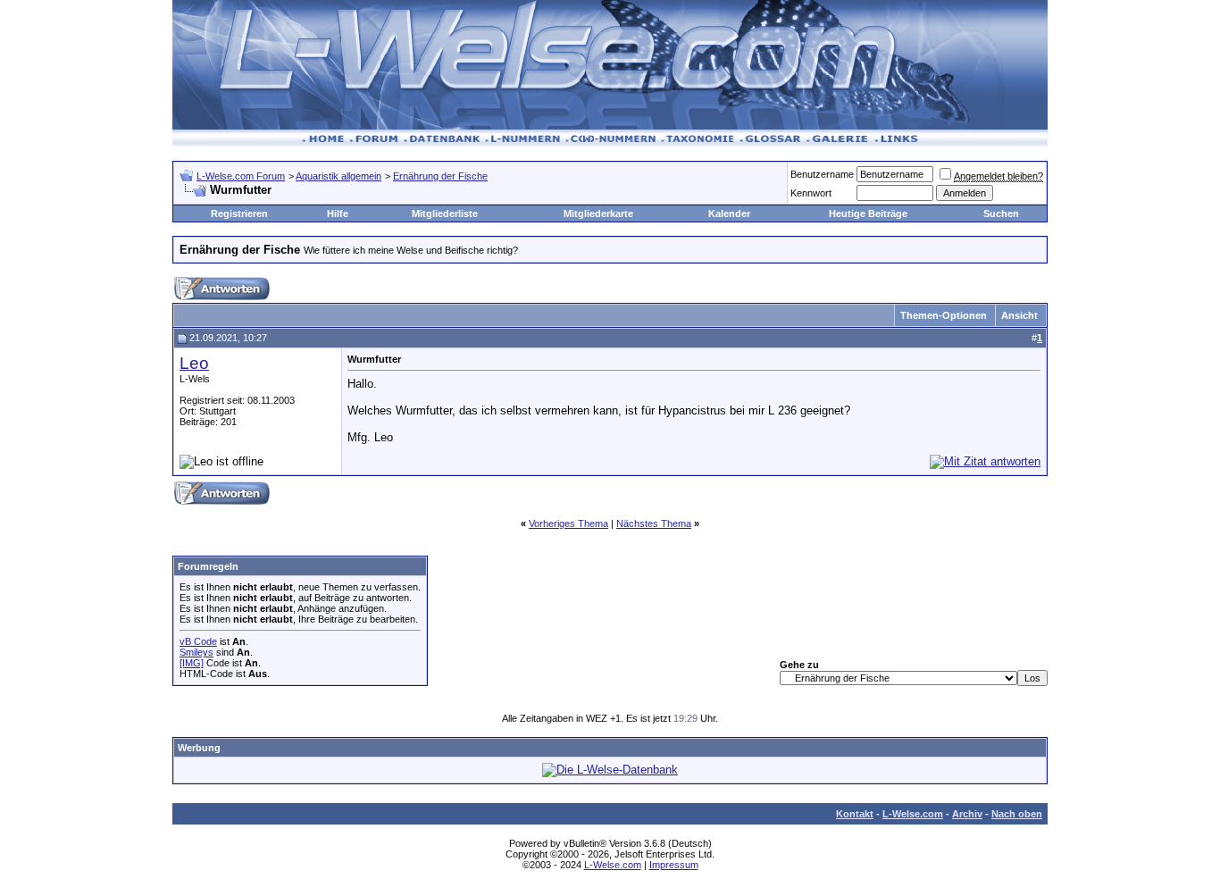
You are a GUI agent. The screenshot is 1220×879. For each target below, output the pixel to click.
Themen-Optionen (943, 315)
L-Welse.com (912, 813)
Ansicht (1019, 315)
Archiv (967, 813)
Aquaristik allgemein (338, 176)
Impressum (673, 864)
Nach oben (1016, 813)
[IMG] (192, 662)
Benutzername (822, 174)
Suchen (1001, 213)
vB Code (198, 641)
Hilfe (337, 213)
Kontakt (854, 813)
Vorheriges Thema (568, 523)
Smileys (196, 652)
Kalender (729, 213)
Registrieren (239, 213)
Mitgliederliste (445, 213)
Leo (194, 363)
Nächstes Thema (653, 523)
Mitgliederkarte (598, 213)
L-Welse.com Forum (240, 176)
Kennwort (810, 193)
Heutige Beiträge (868, 213)
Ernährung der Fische (440, 176)
